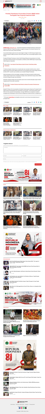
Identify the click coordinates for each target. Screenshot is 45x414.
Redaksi (26, 404)
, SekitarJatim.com (9, 47)
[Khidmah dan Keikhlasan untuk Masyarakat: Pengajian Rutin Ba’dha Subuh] (12, 329)
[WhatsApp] (24, 408)
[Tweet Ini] (34, 21)
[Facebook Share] (32, 21)
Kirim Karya (13, 404)
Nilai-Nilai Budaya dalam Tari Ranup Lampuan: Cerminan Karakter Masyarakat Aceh (32, 321)
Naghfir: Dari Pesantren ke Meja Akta (30, 335)
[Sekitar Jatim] (8, 1)
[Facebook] (19, 408)
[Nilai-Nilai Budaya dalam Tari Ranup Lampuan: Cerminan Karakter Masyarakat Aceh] (32, 314)
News (25, 17)
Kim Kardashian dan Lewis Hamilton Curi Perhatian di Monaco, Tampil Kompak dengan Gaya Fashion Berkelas (24, 277)
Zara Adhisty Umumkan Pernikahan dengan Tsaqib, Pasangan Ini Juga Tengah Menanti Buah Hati (24, 282)
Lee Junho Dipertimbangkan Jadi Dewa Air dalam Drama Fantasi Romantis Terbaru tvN (25, 272)
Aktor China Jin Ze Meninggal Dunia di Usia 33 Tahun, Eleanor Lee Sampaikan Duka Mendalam (25, 287)
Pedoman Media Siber (20, 404)
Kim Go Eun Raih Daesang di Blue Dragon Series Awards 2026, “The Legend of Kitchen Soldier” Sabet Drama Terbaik (24, 262)
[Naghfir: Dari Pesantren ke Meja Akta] (32, 329)
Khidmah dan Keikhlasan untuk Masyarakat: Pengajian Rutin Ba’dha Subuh (11, 336)
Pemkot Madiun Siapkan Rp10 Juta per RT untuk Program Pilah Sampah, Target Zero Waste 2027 (17, 113)
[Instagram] (21, 408)
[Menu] (4, 1)
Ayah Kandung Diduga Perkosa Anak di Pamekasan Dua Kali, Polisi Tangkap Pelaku (17, 124)
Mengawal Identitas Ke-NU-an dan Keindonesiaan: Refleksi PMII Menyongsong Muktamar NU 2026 (11, 321)
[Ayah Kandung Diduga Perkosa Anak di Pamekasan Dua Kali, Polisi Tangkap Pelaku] (17, 119)
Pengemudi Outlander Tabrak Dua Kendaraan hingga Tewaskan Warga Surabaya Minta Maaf (7, 113)
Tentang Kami (32, 404)
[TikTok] (26, 408)
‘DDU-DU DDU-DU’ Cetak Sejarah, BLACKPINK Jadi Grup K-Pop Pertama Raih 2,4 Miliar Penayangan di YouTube (25, 267)
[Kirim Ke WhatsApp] (41, 21)
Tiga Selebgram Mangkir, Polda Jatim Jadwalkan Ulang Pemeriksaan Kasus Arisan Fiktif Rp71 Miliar (27, 113)
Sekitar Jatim (21, 17)
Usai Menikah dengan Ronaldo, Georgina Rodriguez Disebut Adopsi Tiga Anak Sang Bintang (37, 113)
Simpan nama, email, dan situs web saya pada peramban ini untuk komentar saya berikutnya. (20, 161)
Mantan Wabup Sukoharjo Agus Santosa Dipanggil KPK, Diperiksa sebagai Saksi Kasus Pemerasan (7, 124)
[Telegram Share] (38, 21)
